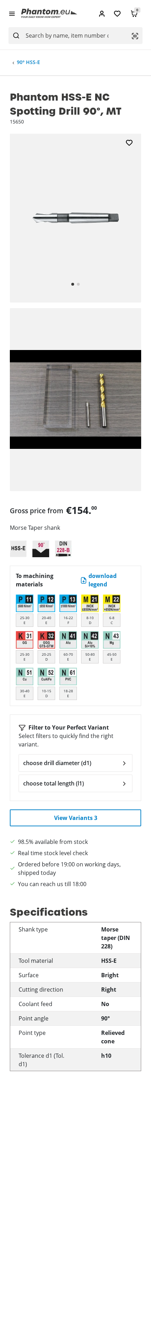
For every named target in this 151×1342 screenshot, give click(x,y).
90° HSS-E (28, 62)
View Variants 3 (75, 818)
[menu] (11, 13)
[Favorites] (117, 13)
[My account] (101, 13)
